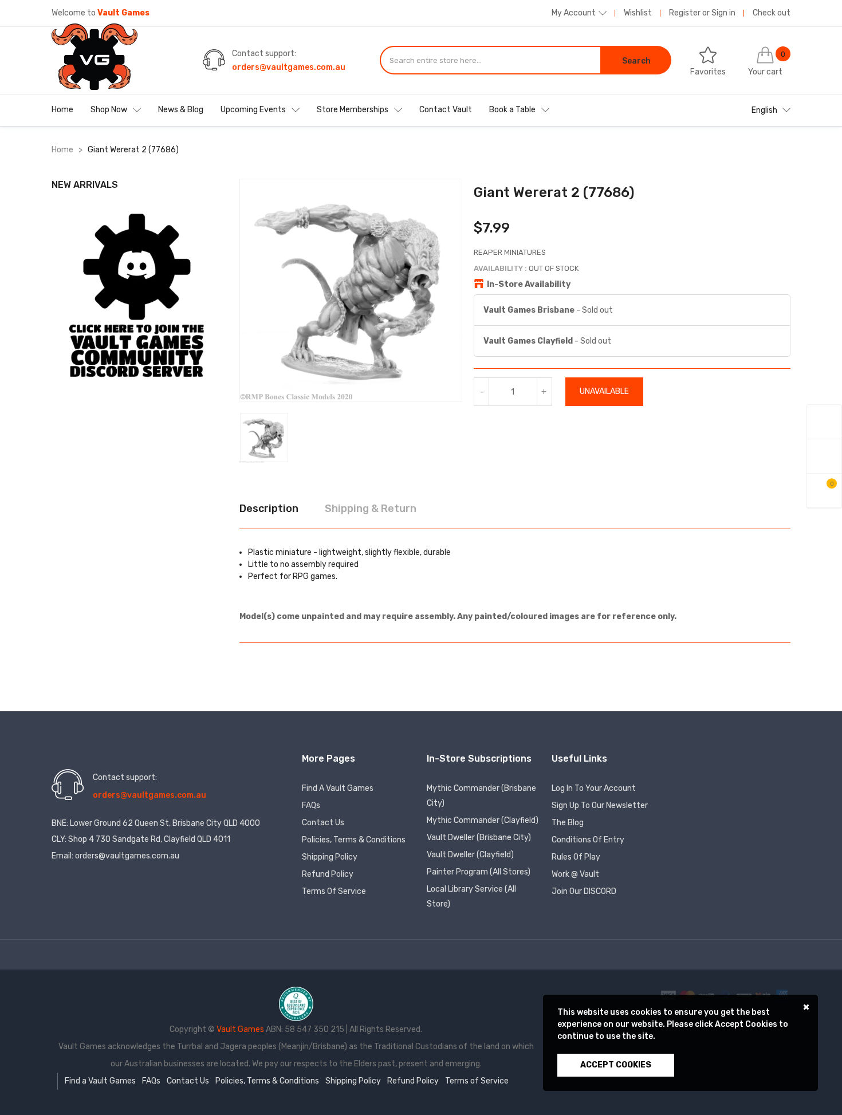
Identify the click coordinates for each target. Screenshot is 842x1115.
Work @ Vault (575, 874)
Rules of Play (576, 857)
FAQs (311, 805)
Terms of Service (334, 891)
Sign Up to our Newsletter (600, 805)
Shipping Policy (329, 857)
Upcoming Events (253, 110)
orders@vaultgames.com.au (288, 67)
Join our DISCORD (584, 891)
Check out (771, 13)
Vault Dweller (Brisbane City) (479, 837)
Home (62, 110)
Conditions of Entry (588, 840)
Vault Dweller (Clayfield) (470, 855)
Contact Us (323, 823)
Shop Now (109, 110)
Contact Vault (445, 110)
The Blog (568, 823)
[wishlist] (824, 456)
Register (685, 13)
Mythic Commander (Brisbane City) (481, 795)
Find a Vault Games (337, 788)
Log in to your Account (594, 788)
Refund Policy (327, 874)
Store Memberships (352, 110)
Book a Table (512, 110)
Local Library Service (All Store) (471, 896)
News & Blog (180, 110)
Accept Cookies (615, 1065)
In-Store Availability (528, 284)
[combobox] (490, 60)
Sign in (723, 13)
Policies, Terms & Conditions (354, 840)
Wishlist (638, 13)
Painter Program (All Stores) (478, 872)
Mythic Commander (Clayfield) (482, 820)
